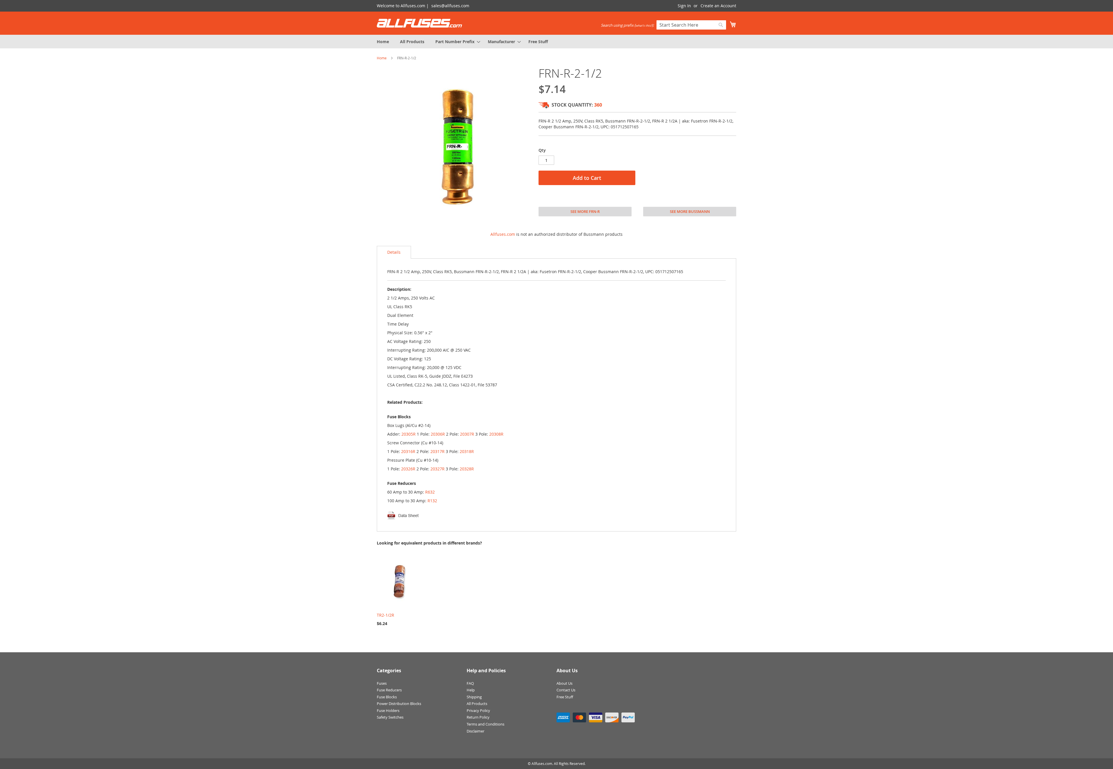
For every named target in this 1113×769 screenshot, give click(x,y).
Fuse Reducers (389, 690)
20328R (467, 469)
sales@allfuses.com (450, 5)
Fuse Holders (388, 710)
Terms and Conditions (485, 724)
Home (382, 58)
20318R (467, 451)
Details (394, 252)
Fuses (382, 683)
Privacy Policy (478, 710)
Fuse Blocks (387, 696)
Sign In (684, 5)
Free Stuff (564, 696)
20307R (467, 434)
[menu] (556, 41)
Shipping (474, 696)
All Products (477, 703)
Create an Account (718, 5)
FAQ (470, 683)
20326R (408, 469)
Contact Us (565, 690)
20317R (437, 451)
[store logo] (419, 23)
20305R (408, 434)
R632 (430, 492)
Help (471, 690)
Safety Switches (390, 717)
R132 (432, 500)
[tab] (394, 252)
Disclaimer (475, 731)
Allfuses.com (502, 234)
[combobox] (691, 25)
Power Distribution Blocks (399, 703)
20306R (438, 434)
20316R (408, 451)
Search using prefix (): (627, 25)
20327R (437, 469)
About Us (564, 683)
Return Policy (478, 717)
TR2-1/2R (385, 615)
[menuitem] (382, 41)
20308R (496, 434)
